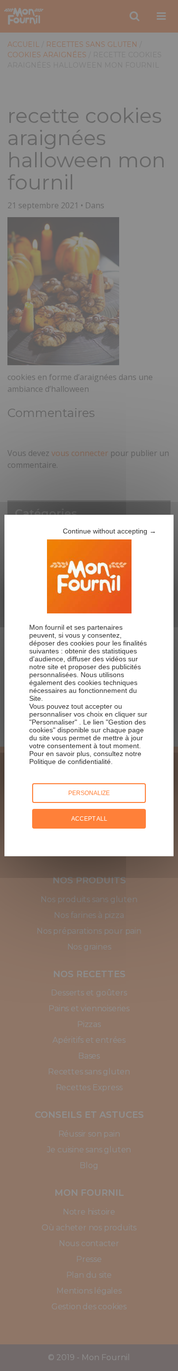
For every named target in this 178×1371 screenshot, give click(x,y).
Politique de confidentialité (70, 761)
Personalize (89, 793)
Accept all (89, 818)
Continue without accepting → (109, 531)
